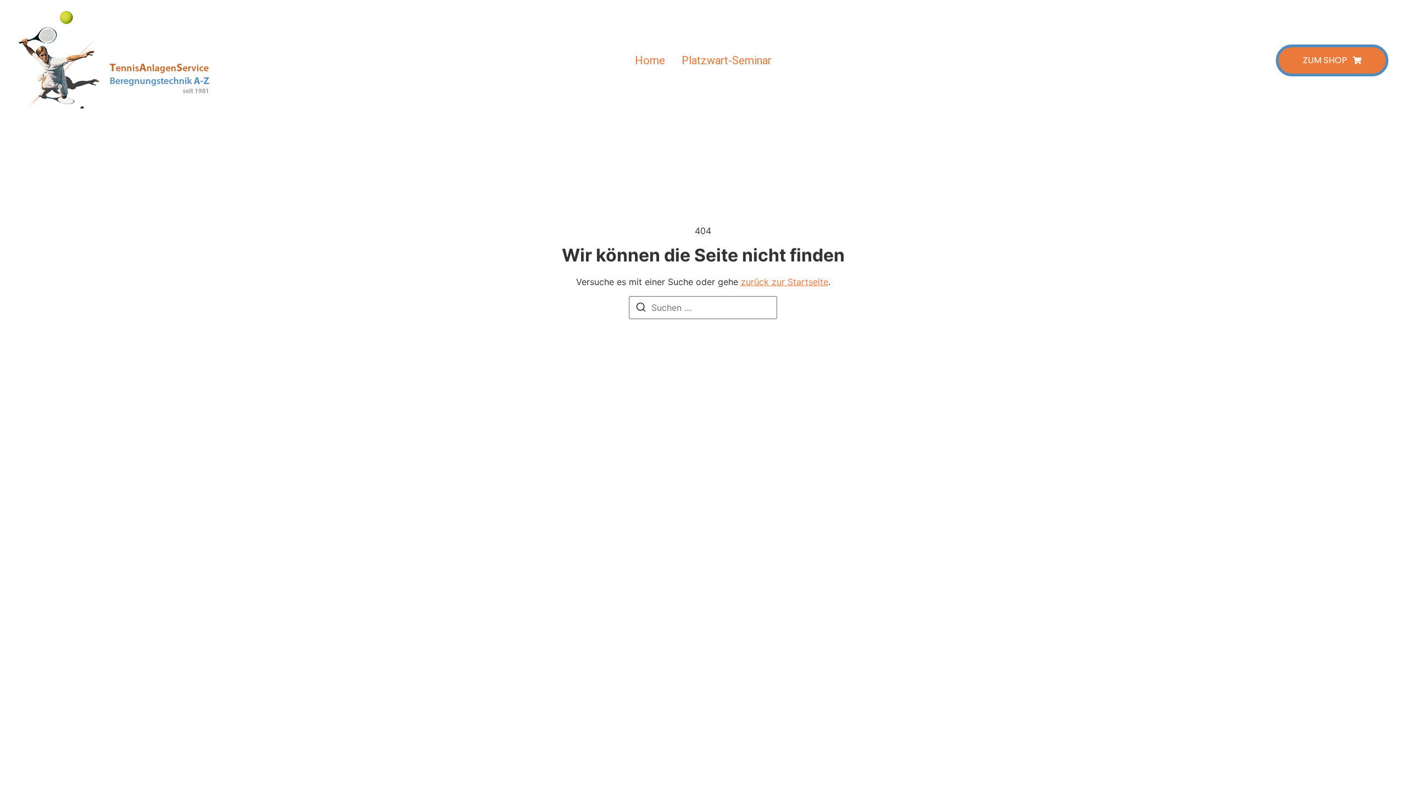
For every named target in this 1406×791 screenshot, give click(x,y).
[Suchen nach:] (703, 307)
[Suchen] (641, 308)
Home (650, 60)
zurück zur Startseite (784, 281)
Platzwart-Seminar (727, 60)
